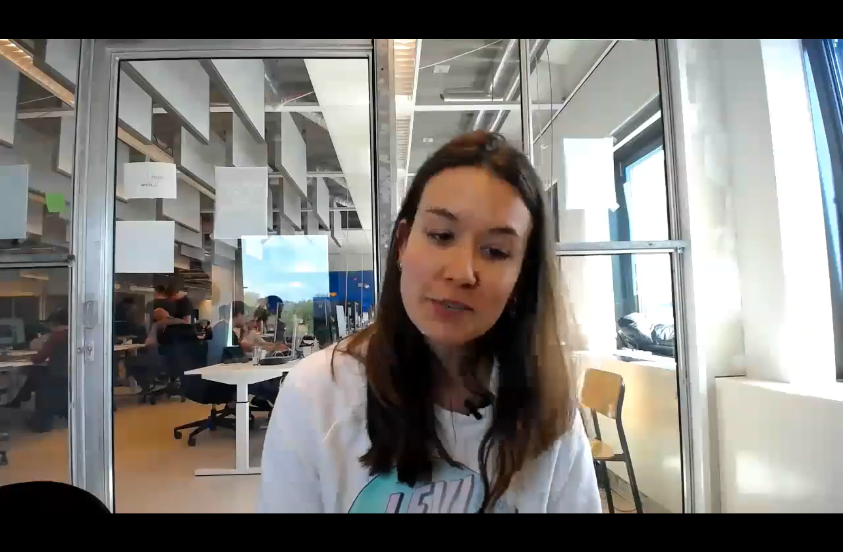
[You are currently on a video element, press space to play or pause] (421, 276)
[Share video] (830, 12)
